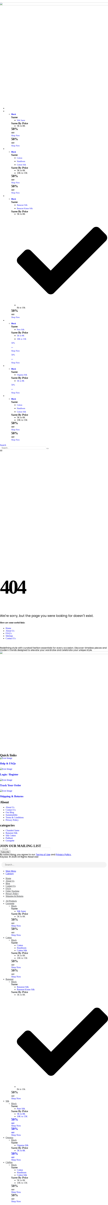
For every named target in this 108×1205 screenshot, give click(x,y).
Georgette (11, 111)
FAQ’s (9, 633)
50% (14, 1121)
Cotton (10, 149)
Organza (11, 366)
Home (8, 628)
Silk (9, 320)
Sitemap (9, 636)
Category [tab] (10, 873)
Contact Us (11, 638)
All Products (11, 901)
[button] (3, 445)
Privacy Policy (12, 893)
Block (13, 114)
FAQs (8, 888)
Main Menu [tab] (11, 871)
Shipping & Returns (14, 896)
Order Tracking (12, 891)
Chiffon (10, 396)
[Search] (47, 448)
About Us (10, 631)
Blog (8, 883)
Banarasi (11, 196)
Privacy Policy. (63, 854)
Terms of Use (43, 854)
